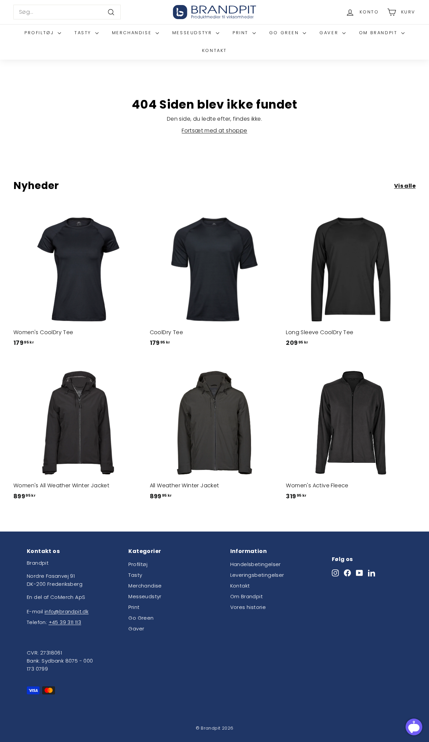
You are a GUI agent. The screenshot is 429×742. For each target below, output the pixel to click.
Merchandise (133, 32)
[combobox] (67, 12)
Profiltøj (40, 32)
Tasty (84, 32)
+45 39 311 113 (65, 622)
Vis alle (405, 186)
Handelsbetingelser (255, 564)
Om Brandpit (379, 32)
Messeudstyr (193, 32)
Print (242, 32)
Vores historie (248, 607)
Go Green (285, 32)
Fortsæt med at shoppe (214, 130)
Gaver (330, 32)
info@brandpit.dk (66, 611)
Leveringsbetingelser (257, 574)
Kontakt (214, 50)
